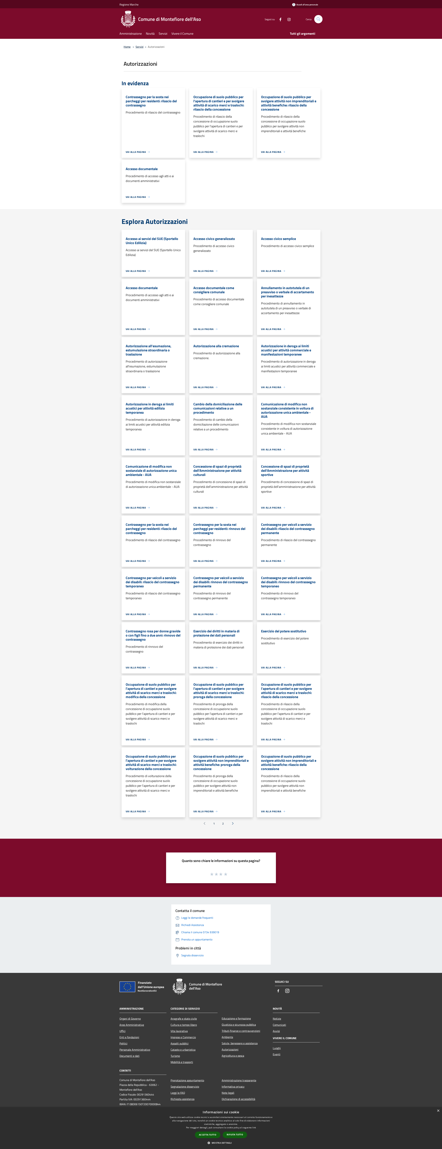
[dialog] (221, 1128)
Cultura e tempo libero (184, 1025)
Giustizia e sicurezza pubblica (239, 1025)
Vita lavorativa (179, 1031)
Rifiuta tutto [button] (235, 1134)
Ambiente (227, 1037)
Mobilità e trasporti (182, 1062)
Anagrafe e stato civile (184, 1019)
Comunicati (279, 1025)
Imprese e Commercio (183, 1037)
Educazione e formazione (236, 1018)
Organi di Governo (130, 1019)
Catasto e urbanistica (183, 1050)
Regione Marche (128, 4)
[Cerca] (318, 19)
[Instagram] (287, 19)
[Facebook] (279, 19)
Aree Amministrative (131, 1025)
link (254, 1127)
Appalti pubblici (180, 1043)
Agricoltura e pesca (233, 1056)
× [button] (438, 1110)
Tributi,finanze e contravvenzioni (241, 1031)
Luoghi (277, 1048)
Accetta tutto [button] (207, 1134)
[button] (221, 1143)
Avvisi (276, 1031)
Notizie (277, 1019)
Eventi (276, 1054)
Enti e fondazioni (129, 1037)
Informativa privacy (233, 1086)
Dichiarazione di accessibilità (238, 1099)
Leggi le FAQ (178, 1093)
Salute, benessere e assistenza (240, 1043)
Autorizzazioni (230, 1049)
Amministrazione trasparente (239, 1080)
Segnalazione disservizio (185, 1086)
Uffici (122, 1031)
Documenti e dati (129, 1056)
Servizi (139, 47)
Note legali (228, 1093)
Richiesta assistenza (182, 1099)
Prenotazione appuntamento (187, 1080)
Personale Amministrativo (134, 1050)
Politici (123, 1043)
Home (127, 47)
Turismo (175, 1056)
